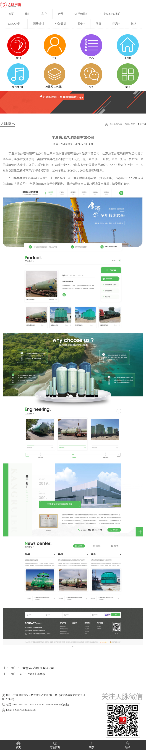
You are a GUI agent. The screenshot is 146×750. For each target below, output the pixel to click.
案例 (80, 23)
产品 (61, 13)
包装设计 (61, 23)
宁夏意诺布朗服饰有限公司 (37, 668)
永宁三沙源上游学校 (32, 674)
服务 (98, 23)
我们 (27, 13)
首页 (127, 124)
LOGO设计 (15, 23)
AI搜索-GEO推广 (110, 13)
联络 (133, 23)
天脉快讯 (141, 124)
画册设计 (38, 23)
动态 (115, 23)
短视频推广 (81, 13)
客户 (44, 13)
